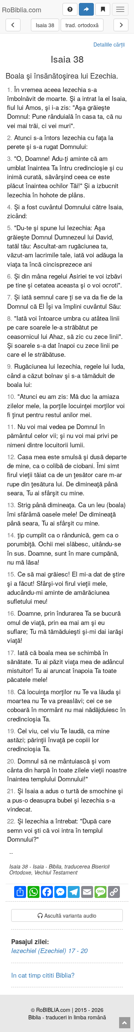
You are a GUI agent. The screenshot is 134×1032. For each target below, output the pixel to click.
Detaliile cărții (109, 44)
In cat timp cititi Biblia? (42, 974)
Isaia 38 (45, 25)
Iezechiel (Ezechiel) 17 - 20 (49, 950)
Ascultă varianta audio (69, 915)
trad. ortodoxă (82, 25)
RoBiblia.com (21, 9)
